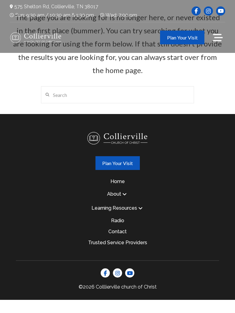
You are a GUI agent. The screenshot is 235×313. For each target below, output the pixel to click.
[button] (218, 37)
